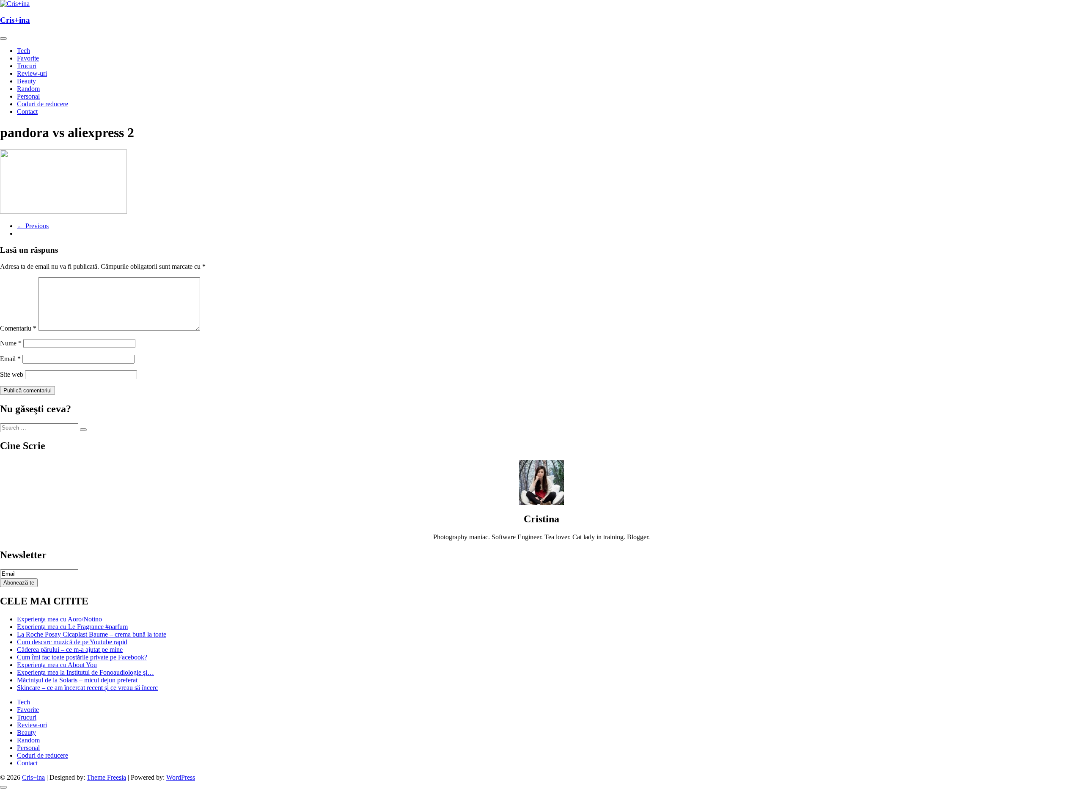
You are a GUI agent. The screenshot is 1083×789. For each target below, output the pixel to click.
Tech (23, 50)
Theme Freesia (106, 777)
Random (28, 88)
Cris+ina (15, 20)
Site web (11, 374)
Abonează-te (18, 582)
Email (10, 358)
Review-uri (32, 73)
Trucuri (26, 65)
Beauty (26, 81)
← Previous (33, 225)
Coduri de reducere (42, 104)
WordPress (180, 777)
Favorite (28, 58)
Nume (11, 343)
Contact (27, 111)
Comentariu (18, 328)
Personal (28, 96)
